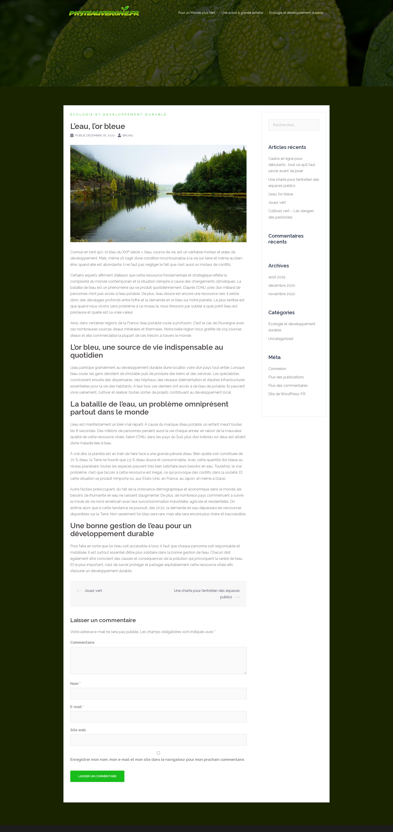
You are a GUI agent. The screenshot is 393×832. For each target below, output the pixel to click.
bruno (128, 135)
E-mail (77, 707)
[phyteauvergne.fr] (104, 12)
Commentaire (82, 642)
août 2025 (276, 277)
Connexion (277, 369)
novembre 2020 (281, 294)
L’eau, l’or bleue (280, 194)
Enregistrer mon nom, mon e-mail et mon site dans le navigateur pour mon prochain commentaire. (157, 759)
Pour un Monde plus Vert (196, 13)
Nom (75, 683)
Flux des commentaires (288, 385)
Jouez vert (93, 590)
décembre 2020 (281, 285)
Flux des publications (286, 377)
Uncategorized (280, 339)
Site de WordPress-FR (286, 394)
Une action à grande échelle (242, 13)
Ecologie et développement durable (296, 13)
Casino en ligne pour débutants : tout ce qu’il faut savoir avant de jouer (291, 164)
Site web (78, 730)
